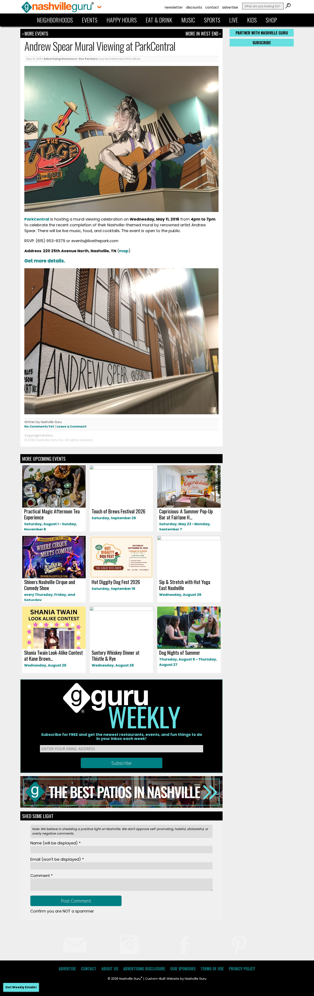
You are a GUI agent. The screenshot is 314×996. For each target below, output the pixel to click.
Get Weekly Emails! (21, 987)
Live (233, 20)
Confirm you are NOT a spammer (62, 911)
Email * (57, 859)
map (124, 250)
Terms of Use (212, 968)
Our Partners (88, 59)
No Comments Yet (39, 426)
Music (188, 20)
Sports (212, 20)
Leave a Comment (72, 426)
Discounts (194, 7)
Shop (271, 20)
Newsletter (173, 7)
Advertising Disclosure (60, 59)
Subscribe (261, 42)
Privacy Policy (242, 968)
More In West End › (203, 33)
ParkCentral (36, 219)
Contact (212, 7)
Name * (55, 843)
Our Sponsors (182, 968)
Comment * (41, 875)
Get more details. (45, 261)
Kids (252, 20)
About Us (109, 968)
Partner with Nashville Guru (262, 33)
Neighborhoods (55, 20)
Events (89, 20)
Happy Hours (122, 20)
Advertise (230, 7)
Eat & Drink (159, 20)
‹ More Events (35, 33)
